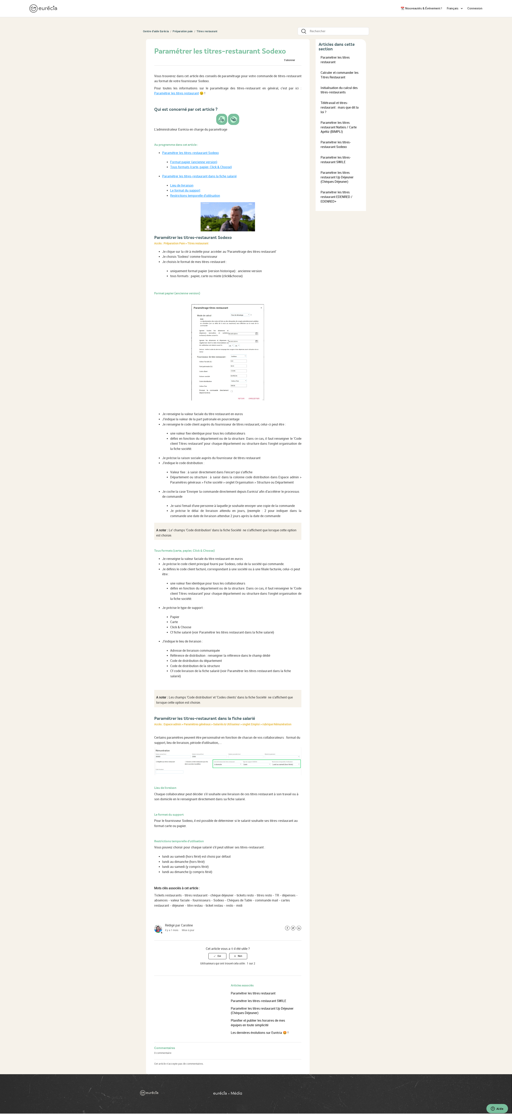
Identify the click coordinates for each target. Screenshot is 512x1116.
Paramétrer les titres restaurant (176, 93)
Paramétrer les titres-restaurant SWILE (258, 1001)
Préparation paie (183, 31)
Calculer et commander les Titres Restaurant (339, 75)
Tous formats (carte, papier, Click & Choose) (201, 167)
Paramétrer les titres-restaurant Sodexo (190, 153)
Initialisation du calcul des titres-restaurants (339, 90)
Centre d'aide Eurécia (156, 31)
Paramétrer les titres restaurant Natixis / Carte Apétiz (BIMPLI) (339, 127)
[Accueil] (44, 8)
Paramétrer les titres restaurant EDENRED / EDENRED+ (336, 196)
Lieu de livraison (181, 185)
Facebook (287, 928)
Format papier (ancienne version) (193, 162)
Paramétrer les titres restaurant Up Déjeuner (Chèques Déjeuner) (337, 177)
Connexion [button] (474, 8)
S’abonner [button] (289, 60)
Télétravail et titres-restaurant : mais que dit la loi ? (340, 107)
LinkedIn (298, 928)
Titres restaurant (207, 31)
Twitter (293, 928)
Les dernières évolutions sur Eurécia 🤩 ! (259, 1033)
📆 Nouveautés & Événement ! (421, 8)
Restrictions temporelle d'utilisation (195, 196)
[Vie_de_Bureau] (292, 1094)
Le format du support (185, 190)
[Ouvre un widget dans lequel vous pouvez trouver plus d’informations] (497, 1109)
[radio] (217, 956)
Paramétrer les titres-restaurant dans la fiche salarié (199, 176)
